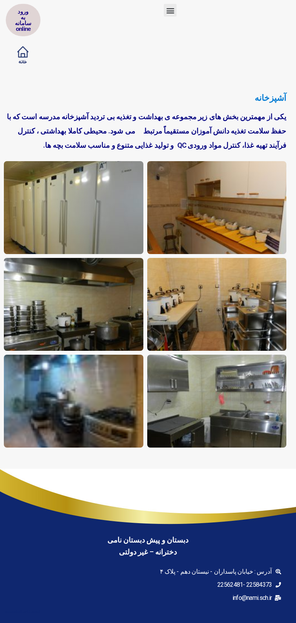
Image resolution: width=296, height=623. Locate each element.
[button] (170, 10)
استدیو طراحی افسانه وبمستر (22, 611)
